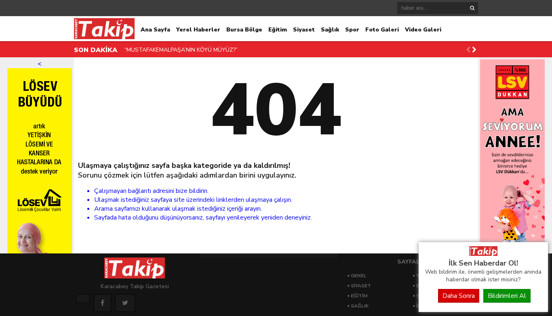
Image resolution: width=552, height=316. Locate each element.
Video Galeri (423, 29)
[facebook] (102, 303)
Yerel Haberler (198, 29)
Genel (359, 275)
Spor (352, 29)
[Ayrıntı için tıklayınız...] (83, 298)
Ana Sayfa (155, 29)
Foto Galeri (382, 29)
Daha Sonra (458, 295)
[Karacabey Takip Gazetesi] (483, 253)
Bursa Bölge (244, 29)
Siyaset (304, 29)
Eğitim (277, 29)
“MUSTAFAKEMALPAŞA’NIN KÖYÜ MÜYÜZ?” (181, 50)
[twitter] (125, 303)
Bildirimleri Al (507, 295)
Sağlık (330, 29)
